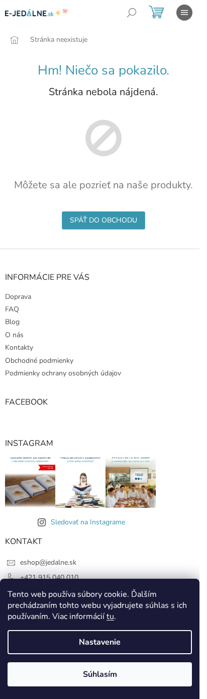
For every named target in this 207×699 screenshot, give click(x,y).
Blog (12, 322)
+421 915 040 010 (49, 577)
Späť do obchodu (103, 220)
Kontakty (19, 347)
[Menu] (184, 13)
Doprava (18, 296)
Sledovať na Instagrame (88, 522)
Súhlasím (100, 674)
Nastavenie (100, 642)
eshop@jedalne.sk (48, 562)
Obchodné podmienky (39, 360)
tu (110, 616)
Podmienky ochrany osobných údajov (63, 373)
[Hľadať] (132, 13)
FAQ (12, 309)
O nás (14, 335)
